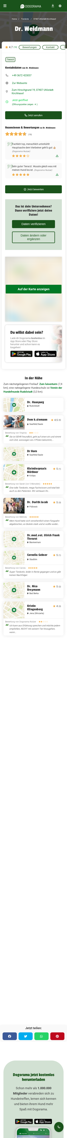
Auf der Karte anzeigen (33, 289)
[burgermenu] (5, 6)
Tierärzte (25, 19)
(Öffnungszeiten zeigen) (24, 104)
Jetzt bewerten (35, 189)
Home (14, 19)
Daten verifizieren (33, 224)
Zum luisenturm (48, 384)
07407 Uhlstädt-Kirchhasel (44, 19)
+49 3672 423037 (21, 75)
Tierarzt (10, 59)
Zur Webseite (19, 83)
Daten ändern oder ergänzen (33, 237)
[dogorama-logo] (30, 5)
